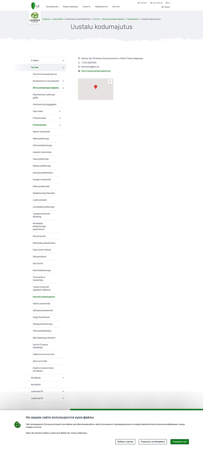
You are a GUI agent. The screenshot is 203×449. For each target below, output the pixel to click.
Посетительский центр (45, 74)
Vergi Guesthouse (41, 317)
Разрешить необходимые (153, 442)
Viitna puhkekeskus (42, 331)
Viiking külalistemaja (42, 324)
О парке (35, 60)
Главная (46, 19)
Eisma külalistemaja (42, 145)
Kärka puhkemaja (41, 186)
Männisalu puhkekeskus (44, 243)
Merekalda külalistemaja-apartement (40, 226)
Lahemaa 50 (37, 391)
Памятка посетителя (43, 354)
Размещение (133, 19)
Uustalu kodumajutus (44, 296)
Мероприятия (101, 7)
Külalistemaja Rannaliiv (44, 193)
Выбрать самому (125, 442)
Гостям (96, 19)
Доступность (158, 3)
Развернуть (63, 60)
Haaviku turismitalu (42, 152)
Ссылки (143, 3)
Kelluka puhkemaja (42, 166)
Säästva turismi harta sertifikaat (43, 369)
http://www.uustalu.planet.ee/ (96, 71)
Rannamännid (39, 256)
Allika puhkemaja (41, 138)
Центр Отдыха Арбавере (40, 346)
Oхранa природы (70, 7)
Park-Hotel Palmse (42, 250)
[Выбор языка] (171, 3)
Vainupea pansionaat (43, 310)
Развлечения (39, 118)
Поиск (167, 7)
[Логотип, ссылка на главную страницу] (35, 6)
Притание (38, 111)
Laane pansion (40, 200)
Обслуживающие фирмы (113, 19)
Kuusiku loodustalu (42, 179)
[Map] (110, 82)
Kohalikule (36, 377)
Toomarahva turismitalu (39, 278)
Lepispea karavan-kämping (42, 215)
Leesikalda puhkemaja (43, 207)
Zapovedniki (58, 19)
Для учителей (40, 361)
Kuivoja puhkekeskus (43, 172)
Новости (87, 7)
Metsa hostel (39, 236)
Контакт (116, 7)
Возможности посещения (46, 81)
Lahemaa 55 (37, 398)
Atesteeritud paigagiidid (44, 104)
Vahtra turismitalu (41, 303)
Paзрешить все (180, 442)
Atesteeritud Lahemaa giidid (44, 96)
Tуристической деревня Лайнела (42, 288)
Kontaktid (36, 384)
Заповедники (52, 7)
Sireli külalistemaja (42, 270)
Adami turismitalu (41, 131)
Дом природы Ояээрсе (44, 337)
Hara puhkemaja (41, 159)
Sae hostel (38, 263)
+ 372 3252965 (88, 62)
